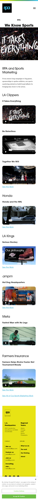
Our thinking (25, 453)
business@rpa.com (11, 448)
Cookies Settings (19, 491)
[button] (34, 8)
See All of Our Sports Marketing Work (17, 396)
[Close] (36, 479)
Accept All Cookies (19, 496)
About (23, 456)
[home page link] (7, 8)
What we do (25, 446)
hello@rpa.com (10, 468)
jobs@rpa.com (10, 460)
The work (24, 449)
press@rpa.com (10, 454)
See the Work (8, 390)
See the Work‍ (8, 187)
